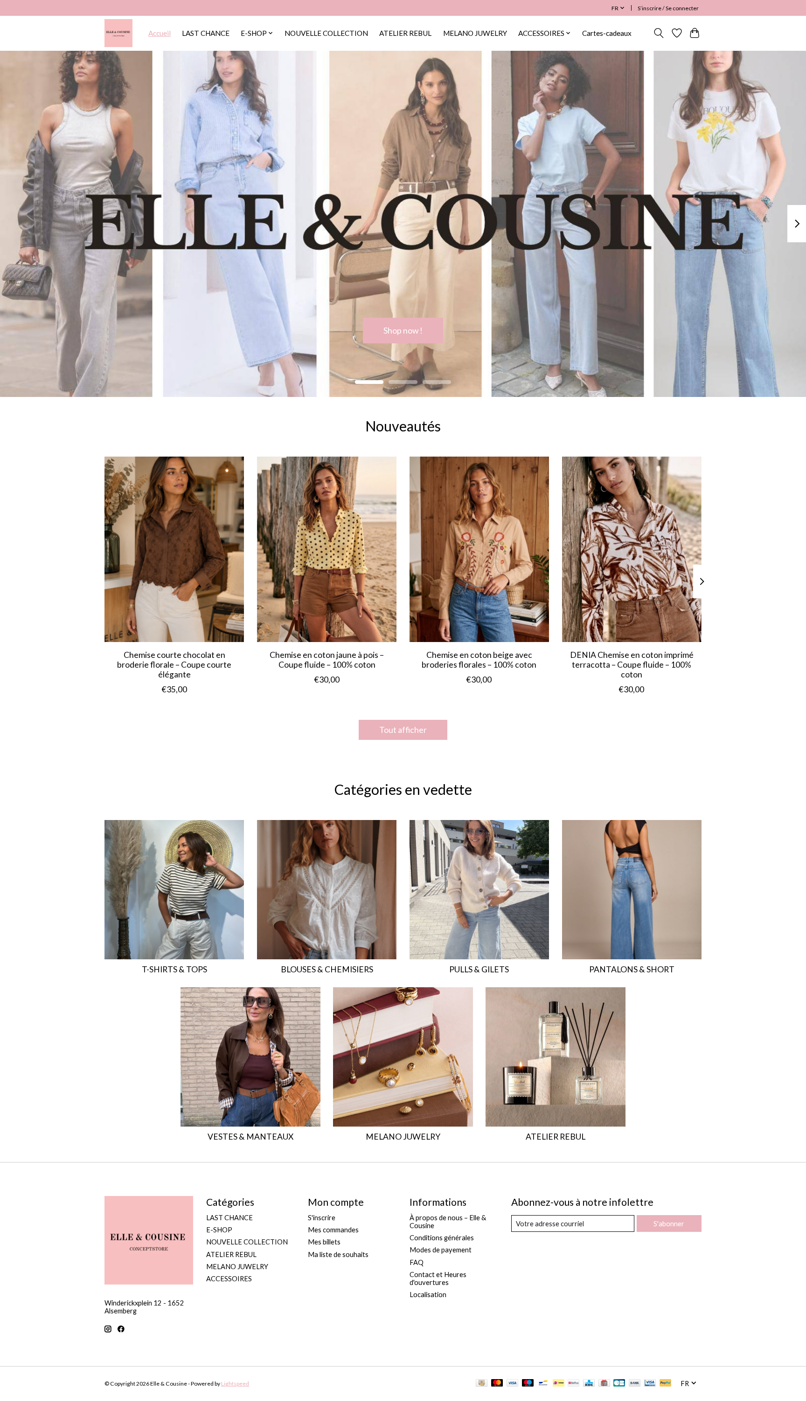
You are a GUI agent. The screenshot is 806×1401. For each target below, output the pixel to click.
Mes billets (324, 1242)
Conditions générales (442, 1238)
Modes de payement (441, 1250)
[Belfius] (573, 1383)
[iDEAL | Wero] (558, 1383)
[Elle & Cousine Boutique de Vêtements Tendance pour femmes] (118, 33)
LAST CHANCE (205, 33)
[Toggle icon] (659, 33)
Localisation (428, 1294)
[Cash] (481, 1383)
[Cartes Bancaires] (619, 1383)
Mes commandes (333, 1230)
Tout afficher (403, 730)
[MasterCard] (497, 1383)
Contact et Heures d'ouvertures (438, 1278)
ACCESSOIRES (229, 1279)
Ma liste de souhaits (338, 1254)
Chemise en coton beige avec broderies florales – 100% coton (479, 659)
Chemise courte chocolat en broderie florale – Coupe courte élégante (174, 664)
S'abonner (668, 1224)
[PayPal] (666, 1383)
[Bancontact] (543, 1383)
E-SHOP (219, 1230)
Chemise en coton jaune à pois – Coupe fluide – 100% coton (327, 659)
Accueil (159, 33)
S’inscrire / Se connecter (668, 8)
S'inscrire (321, 1218)
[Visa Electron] (650, 1383)
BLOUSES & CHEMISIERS (327, 969)
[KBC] (589, 1383)
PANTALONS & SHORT (631, 969)
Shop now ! (403, 330)
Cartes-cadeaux (607, 33)
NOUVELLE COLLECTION (326, 33)
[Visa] (513, 1383)
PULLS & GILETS (479, 969)
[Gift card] (604, 1383)
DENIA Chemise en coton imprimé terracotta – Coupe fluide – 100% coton (632, 664)
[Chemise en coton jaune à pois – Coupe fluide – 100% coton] (326, 549)
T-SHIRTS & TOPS (174, 969)
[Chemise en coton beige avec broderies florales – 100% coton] (479, 549)
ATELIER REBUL (405, 33)
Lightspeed (235, 1383)
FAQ (417, 1262)
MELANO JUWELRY (475, 33)
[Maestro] (528, 1383)
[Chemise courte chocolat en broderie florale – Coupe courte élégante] (174, 549)
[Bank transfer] (635, 1383)
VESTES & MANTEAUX (250, 1136)
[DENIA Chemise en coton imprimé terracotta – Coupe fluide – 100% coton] (632, 549)
